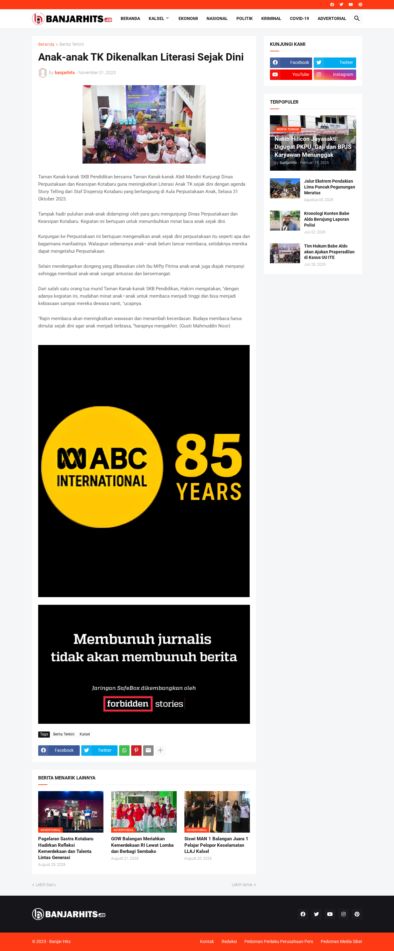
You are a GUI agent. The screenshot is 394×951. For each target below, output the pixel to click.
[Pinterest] (136, 750)
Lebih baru (46, 884)
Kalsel (156, 18)
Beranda (130, 18)
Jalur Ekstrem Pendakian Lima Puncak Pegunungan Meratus (329, 187)
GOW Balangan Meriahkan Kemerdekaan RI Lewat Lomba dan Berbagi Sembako (142, 845)
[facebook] (332, 4)
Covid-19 (299, 18)
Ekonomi (188, 18)
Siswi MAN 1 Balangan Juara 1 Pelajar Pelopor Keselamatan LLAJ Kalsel (216, 845)
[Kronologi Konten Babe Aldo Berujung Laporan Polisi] (285, 221)
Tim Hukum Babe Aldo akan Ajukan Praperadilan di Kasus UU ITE (329, 252)
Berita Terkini (71, 44)
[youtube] (351, 4)
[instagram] (343, 914)
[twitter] (341, 4)
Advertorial (332, 18)
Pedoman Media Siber (341, 941)
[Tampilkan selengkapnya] (160, 750)
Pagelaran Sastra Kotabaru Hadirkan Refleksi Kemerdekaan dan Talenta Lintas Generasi (65, 848)
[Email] (148, 750)
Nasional (217, 18)
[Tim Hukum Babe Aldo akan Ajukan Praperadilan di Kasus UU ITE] (285, 253)
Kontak (207, 941)
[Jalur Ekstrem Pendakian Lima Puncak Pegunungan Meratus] (285, 188)
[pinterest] (360, 4)
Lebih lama (242, 884)
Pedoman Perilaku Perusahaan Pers (278, 941)
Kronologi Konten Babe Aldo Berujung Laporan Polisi (326, 219)
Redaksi (229, 941)
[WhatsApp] (124, 750)
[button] (357, 19)
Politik (244, 18)
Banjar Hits (59, 941)
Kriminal (271, 18)
